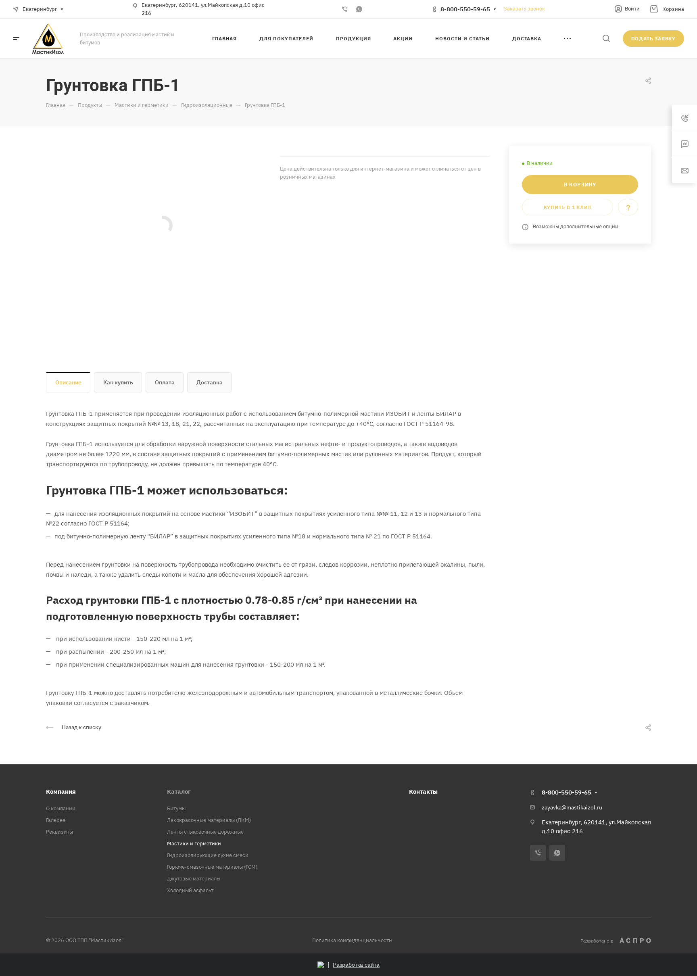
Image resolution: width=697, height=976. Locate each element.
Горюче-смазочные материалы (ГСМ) (212, 866)
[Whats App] (359, 9)
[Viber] (344, 9)
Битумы (176, 808)
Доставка (209, 382)
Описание (68, 382)
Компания (61, 791)
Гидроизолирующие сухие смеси (207, 855)
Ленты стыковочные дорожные (205, 831)
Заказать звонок (524, 8)
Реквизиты (59, 831)
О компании (60, 808)
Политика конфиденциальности (352, 940)
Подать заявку (653, 38)
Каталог (179, 791)
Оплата (165, 382)
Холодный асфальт (190, 890)
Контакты (423, 791)
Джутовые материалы (193, 878)
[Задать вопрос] (628, 207)
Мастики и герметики (194, 843)
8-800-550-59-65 (465, 9)
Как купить (118, 382)
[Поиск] (606, 38)
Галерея (55, 820)
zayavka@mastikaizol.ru (572, 807)
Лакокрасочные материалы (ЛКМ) (209, 820)
